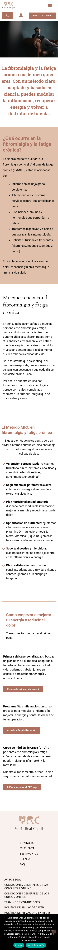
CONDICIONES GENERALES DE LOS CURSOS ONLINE (26, 895)
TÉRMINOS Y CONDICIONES (22, 902)
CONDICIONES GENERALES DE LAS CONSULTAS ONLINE (26, 886)
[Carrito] (7, 15)
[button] (50, 5)
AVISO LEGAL (12, 879)
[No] (54, 931)
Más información (36, 945)
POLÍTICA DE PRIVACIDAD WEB (24, 907)
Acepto (19, 945)
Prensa (25, 859)
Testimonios (29, 853)
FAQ (22, 864)
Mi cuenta (27, 848)
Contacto (27, 843)
